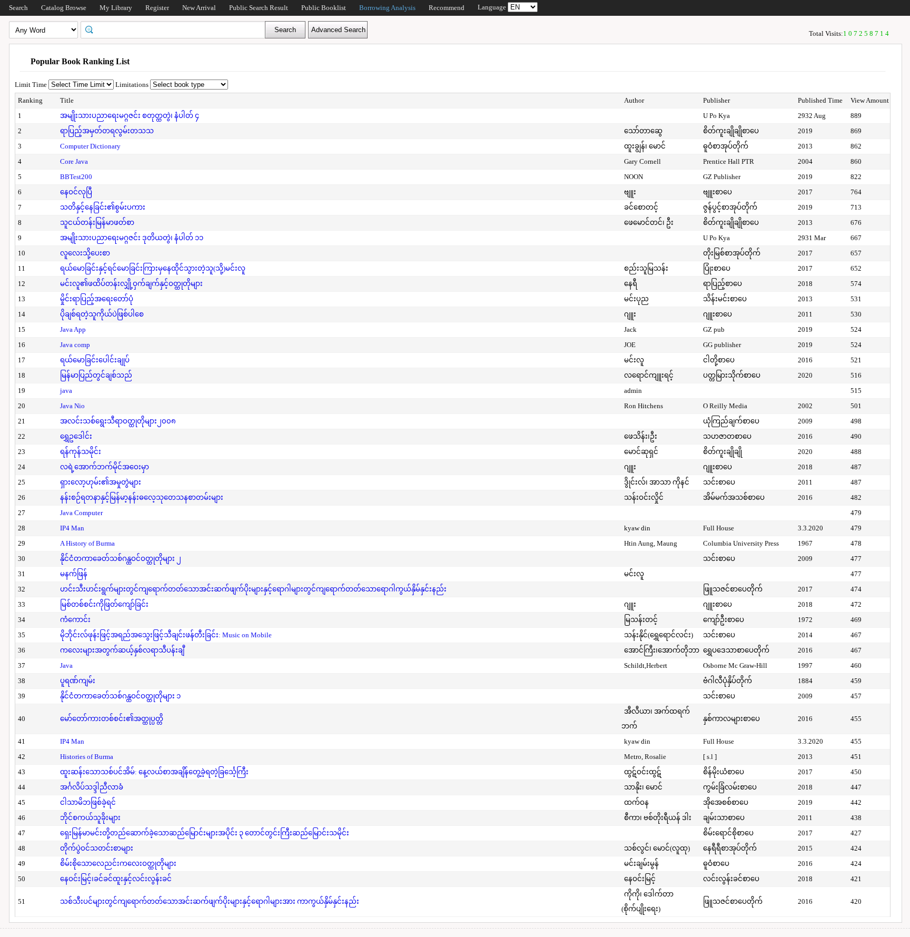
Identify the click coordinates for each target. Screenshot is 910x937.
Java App (73, 329)
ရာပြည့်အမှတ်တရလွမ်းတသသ (107, 131)
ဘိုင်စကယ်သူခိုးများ (90, 818)
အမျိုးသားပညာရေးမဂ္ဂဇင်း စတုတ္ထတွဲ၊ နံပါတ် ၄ (129, 116)
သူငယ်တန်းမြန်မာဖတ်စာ (97, 222)
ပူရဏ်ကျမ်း (77, 681)
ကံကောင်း (75, 620)
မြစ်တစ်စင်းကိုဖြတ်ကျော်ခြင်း (104, 604)
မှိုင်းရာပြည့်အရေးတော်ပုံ (96, 299)
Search (18, 8)
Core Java (74, 161)
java (66, 390)
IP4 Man (72, 528)
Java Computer (81, 513)
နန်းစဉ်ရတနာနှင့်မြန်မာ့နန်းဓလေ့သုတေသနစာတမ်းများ (141, 497)
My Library (116, 8)
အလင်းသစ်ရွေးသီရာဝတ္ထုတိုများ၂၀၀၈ (118, 421)
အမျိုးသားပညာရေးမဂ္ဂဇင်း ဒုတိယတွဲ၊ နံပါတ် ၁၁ (131, 238)
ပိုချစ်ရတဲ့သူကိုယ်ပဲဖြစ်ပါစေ (102, 314)
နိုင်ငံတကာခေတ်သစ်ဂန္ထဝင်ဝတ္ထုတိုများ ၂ (120, 559)
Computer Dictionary (90, 146)
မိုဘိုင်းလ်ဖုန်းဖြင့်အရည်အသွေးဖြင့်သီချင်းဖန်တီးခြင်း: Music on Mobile (166, 635)
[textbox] (176, 29)
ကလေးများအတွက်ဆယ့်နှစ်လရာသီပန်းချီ (122, 650)
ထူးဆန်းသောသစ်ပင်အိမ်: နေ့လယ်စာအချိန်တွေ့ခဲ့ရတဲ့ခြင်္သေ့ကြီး (154, 772)
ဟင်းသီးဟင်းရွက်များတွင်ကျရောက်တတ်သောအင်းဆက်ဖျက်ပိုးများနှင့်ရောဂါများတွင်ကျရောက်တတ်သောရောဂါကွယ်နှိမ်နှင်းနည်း (253, 589)
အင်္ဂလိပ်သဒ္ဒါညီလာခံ (91, 787)
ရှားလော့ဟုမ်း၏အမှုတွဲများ (100, 482)
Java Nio (72, 406)
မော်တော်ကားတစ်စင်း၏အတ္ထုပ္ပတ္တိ (111, 719)
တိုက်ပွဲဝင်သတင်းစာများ (96, 848)
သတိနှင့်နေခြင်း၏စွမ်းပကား (102, 207)
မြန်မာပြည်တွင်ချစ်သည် (96, 375)
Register (157, 8)
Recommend (446, 8)
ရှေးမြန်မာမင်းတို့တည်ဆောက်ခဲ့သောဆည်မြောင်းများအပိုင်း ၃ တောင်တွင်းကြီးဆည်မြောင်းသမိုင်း (204, 833)
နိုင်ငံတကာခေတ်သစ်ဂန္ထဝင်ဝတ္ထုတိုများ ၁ (120, 696)
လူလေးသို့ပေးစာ (85, 253)
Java (66, 665)
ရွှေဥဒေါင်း (76, 436)
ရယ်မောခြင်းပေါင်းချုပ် (95, 360)
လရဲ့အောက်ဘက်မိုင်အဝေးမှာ (104, 467)
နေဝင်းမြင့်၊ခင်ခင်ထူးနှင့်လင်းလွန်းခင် (116, 879)
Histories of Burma (86, 757)
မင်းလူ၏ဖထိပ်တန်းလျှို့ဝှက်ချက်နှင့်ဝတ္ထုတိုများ (131, 284)
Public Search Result (258, 8)
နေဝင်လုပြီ (76, 192)
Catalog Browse (63, 8)
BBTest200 (76, 177)
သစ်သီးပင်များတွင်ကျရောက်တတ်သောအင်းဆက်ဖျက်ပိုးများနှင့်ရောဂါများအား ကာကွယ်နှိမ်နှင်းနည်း (209, 901)
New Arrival (199, 8)
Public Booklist (323, 8)
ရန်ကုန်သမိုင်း (80, 452)
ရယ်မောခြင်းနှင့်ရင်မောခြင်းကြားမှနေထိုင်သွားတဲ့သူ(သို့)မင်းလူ (152, 268)
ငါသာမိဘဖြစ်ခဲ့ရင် (88, 802)
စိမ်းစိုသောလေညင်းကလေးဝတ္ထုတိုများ (118, 863)
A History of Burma (87, 543)
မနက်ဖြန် (73, 574)
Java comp (75, 345)
